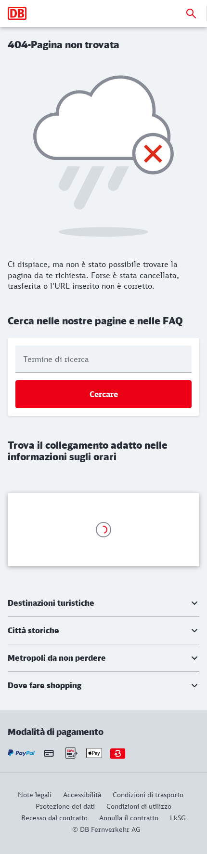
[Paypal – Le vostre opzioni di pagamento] (21, 753)
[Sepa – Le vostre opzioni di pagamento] (70, 753)
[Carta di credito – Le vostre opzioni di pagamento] (49, 753)
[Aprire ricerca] (191, 13)
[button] (103, 603)
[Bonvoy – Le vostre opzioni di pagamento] (118, 753)
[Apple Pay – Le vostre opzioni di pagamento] (94, 753)
